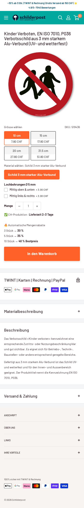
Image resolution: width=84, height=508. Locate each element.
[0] (76, 17)
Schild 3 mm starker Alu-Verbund (32, 174)
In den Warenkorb (42, 253)
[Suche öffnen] (60, 17)
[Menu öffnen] (6, 17)
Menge (8, 206)
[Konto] (68, 17)
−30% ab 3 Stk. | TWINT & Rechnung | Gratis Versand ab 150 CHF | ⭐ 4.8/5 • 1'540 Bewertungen (42, 5)
